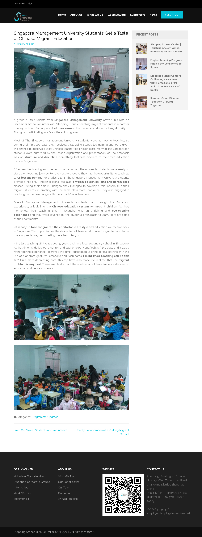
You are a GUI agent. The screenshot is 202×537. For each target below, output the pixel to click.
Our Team (64, 487)
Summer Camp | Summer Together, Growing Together (165, 102)
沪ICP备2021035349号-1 (80, 531)
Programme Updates (45, 416)
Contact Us (19, 3)
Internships (21, 487)
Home (62, 14)
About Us (76, 14)
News (153, 14)
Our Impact (65, 493)
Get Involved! (117, 14)
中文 (30, 3)
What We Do (95, 14)
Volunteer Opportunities (29, 476)
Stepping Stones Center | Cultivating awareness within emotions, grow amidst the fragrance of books (165, 82)
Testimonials (22, 498)
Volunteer (172, 15)
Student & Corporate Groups (32, 481)
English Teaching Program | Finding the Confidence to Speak (166, 64)
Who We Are (66, 476)
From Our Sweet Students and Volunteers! (40, 430)
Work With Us (22, 493)
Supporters (137, 14)
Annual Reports (68, 498)
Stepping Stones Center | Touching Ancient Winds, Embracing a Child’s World (166, 48)
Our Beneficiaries (69, 481)
